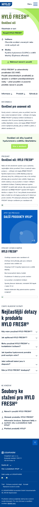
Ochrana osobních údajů (14, 484)
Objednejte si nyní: (9, 29)
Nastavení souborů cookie (11, 487)
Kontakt (25, 484)
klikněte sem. (12, 503)
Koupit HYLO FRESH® (12, 33)
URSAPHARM (17, 474)
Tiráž (3, 484)
